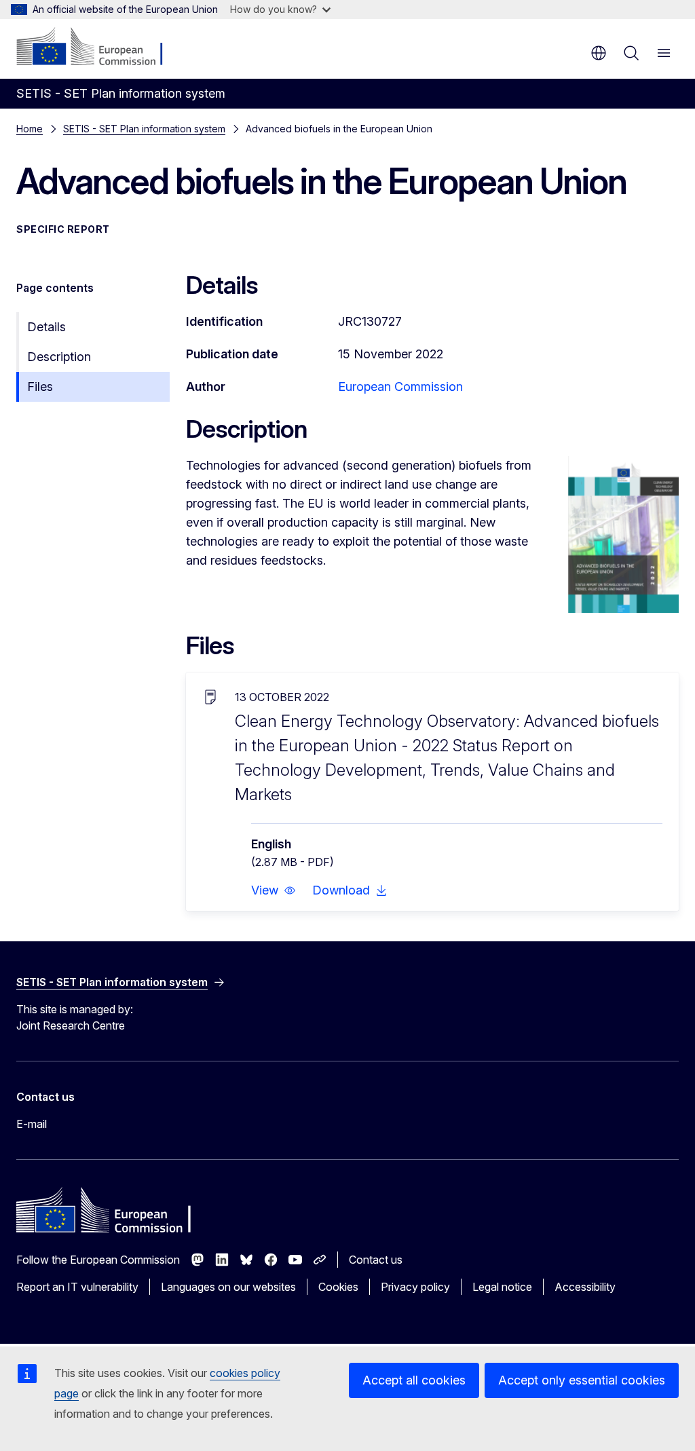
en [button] (599, 53)
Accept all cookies (414, 1380)
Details (46, 327)
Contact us (375, 1259)
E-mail (31, 1124)
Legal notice (502, 1287)
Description (59, 357)
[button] (273, 890)
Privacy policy (415, 1287)
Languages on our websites (228, 1287)
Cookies (338, 1287)
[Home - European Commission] (98, 47)
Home (29, 128)
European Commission (400, 386)
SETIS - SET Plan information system (144, 128)
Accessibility (585, 1287)
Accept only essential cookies (581, 1380)
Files (40, 386)
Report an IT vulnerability (77, 1287)
